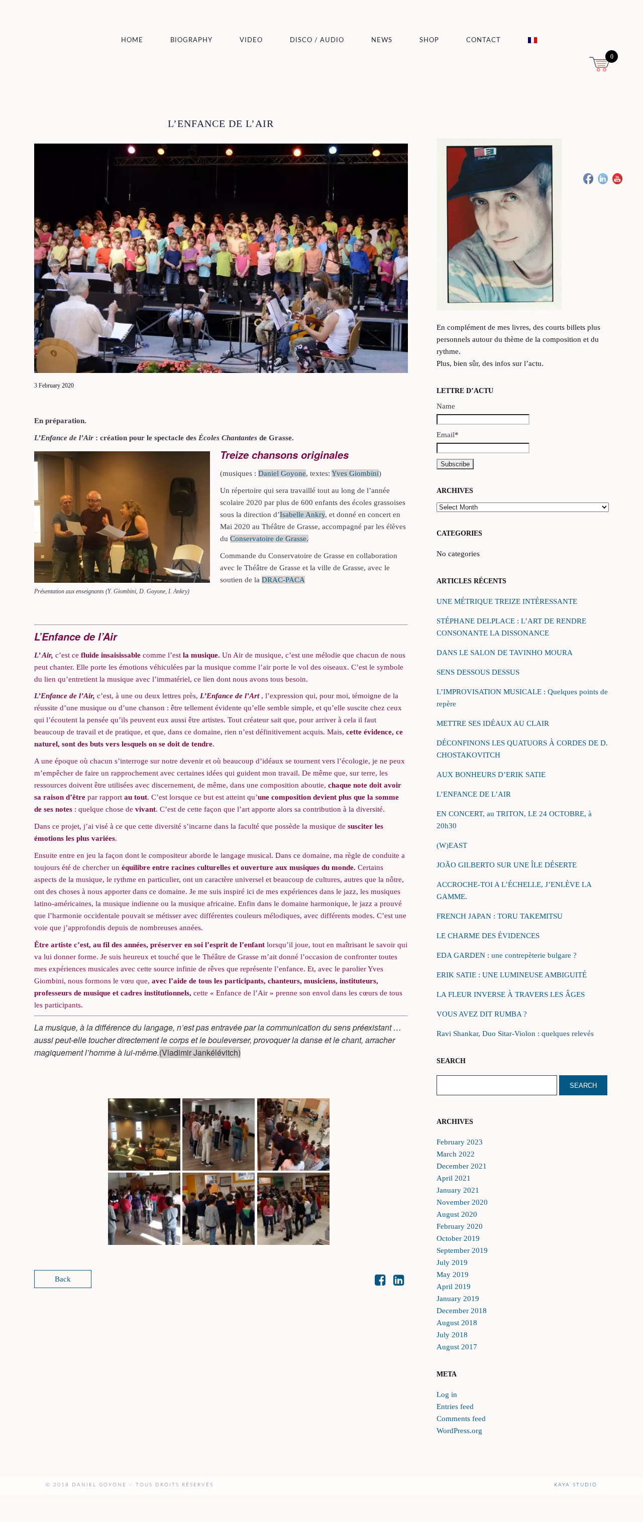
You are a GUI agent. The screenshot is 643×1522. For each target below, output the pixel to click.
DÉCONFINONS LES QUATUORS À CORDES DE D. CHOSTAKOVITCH (522, 749)
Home (132, 40)
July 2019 (452, 1262)
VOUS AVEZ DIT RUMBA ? (482, 1014)
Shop (429, 40)
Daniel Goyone (282, 473)
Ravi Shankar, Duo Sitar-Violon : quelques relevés (515, 1034)
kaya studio (575, 1484)
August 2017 (457, 1347)
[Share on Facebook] (380, 1282)
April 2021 (454, 1178)
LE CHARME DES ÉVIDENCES (488, 936)
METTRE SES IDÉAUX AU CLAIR (493, 723)
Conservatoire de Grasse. (269, 539)
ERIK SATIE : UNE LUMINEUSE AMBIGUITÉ (512, 975)
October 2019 (458, 1238)
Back (63, 1279)
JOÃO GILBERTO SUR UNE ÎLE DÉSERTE (507, 865)
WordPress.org (459, 1431)
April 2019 (454, 1287)
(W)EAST (452, 845)
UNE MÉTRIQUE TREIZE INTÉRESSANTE (507, 601)
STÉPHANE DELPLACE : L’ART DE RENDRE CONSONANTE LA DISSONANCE (511, 627)
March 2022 (456, 1154)
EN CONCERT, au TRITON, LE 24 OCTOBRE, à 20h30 (514, 820)
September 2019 (462, 1250)
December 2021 (462, 1166)
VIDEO (251, 40)
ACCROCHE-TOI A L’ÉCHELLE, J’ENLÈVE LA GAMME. (514, 890)
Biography (191, 40)
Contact (483, 40)
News (381, 40)
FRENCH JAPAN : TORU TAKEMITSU (500, 916)
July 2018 (452, 1335)
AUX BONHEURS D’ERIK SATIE (491, 775)
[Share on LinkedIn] (398, 1282)
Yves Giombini (355, 473)
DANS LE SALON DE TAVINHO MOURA (505, 653)
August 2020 (457, 1214)
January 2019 (458, 1299)
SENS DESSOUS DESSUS (478, 672)
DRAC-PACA (283, 580)
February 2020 (460, 1226)
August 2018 (457, 1323)
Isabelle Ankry (302, 515)
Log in (447, 1394)
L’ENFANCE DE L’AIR (474, 794)
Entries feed (455, 1407)
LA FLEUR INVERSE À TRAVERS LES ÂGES (511, 994)
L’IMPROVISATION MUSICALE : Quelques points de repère (522, 698)
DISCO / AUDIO (317, 40)
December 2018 (462, 1311)
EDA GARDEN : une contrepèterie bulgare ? (507, 955)
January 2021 (458, 1190)
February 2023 (460, 1142)
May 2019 (453, 1275)
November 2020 (462, 1202)
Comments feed (461, 1419)
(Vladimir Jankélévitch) (200, 1052)
